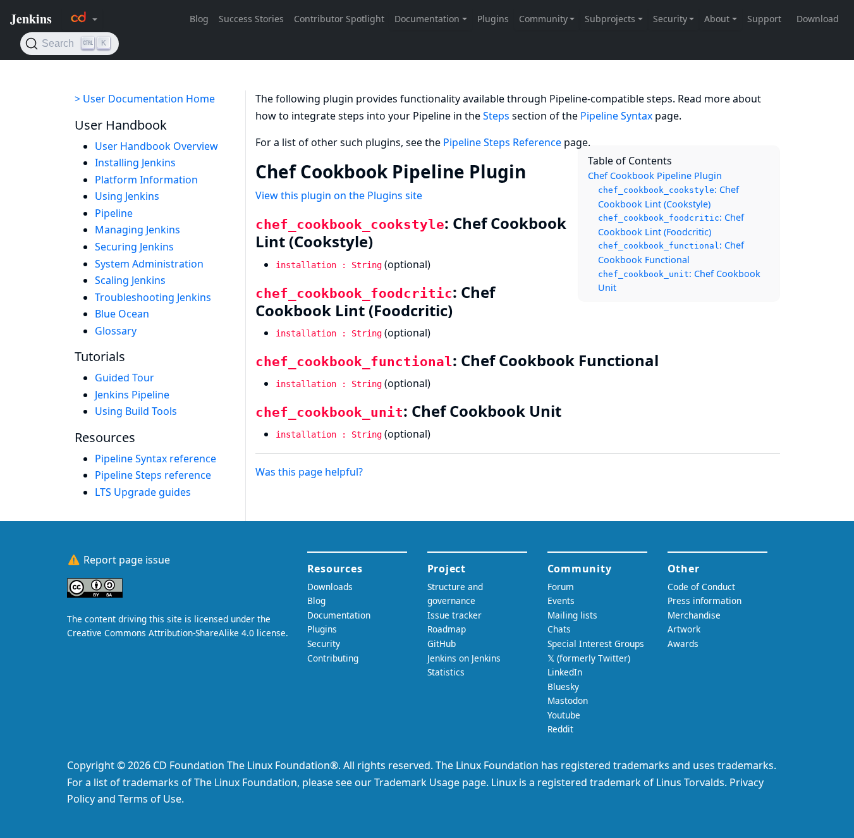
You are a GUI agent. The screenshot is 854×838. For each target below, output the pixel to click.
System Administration (149, 264)
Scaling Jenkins (130, 280)
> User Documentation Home (145, 99)
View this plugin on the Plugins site (338, 195)
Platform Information (146, 180)
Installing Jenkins (135, 162)
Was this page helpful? (309, 472)
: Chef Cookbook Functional (671, 252)
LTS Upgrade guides (143, 492)
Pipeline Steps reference (153, 475)
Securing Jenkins (134, 247)
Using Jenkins (127, 196)
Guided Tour (124, 378)
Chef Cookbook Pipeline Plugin (655, 175)
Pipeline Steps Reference (502, 142)
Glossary (116, 331)
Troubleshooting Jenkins (153, 297)
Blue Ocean (122, 314)
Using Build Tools (136, 411)
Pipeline (114, 213)
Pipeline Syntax (616, 116)
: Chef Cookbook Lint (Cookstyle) (668, 196)
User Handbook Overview (156, 146)
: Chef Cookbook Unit (679, 281)
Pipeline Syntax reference (155, 458)
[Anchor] (538, 171)
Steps (496, 116)
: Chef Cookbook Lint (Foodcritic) (671, 224)
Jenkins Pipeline (132, 395)
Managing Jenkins (137, 230)
